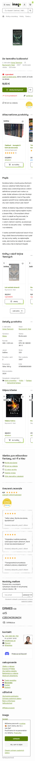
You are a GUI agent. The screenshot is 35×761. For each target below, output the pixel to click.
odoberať (26, 595)
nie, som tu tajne (16, 744)
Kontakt (5, 719)
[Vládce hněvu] (14, 419)
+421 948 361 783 (11, 636)
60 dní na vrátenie (11, 466)
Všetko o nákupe (8, 666)
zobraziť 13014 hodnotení (11, 495)
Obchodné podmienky (10, 696)
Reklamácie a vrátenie (10, 673)
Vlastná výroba (10, 473)
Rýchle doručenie (11, 463)
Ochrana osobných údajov (11, 698)
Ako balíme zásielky (9, 671)
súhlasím (16, 739)
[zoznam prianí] (30, 89)
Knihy (22, 16)
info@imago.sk (10, 641)
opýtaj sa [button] (29, 96)
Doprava (5, 669)
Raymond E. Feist (8, 65)
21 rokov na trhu (11, 469)
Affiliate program (8, 708)
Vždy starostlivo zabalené (14, 476)
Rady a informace (8, 701)
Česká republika (10, 680)
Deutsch (7, 687)
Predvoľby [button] (17, 733)
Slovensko (8, 683)
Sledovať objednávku (10, 676)
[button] (17, 114)
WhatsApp (8, 645)
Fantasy (28, 16)
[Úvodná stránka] (3, 16)
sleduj (15, 301)
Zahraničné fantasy (14, 383)
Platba (12, 669)
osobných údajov (26, 601)
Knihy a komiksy (12, 16)
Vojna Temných (16, 63)
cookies (22, 723)
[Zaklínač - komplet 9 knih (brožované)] (14, 144)
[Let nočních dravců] (14, 283)
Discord (7, 643)
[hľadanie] (30, 10)
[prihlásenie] (24, 4)
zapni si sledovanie (9, 77)
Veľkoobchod (7, 703)
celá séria (16, 311)
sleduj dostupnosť (16, 90)
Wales (4, 336)
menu (8, 5)
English (7, 685)
